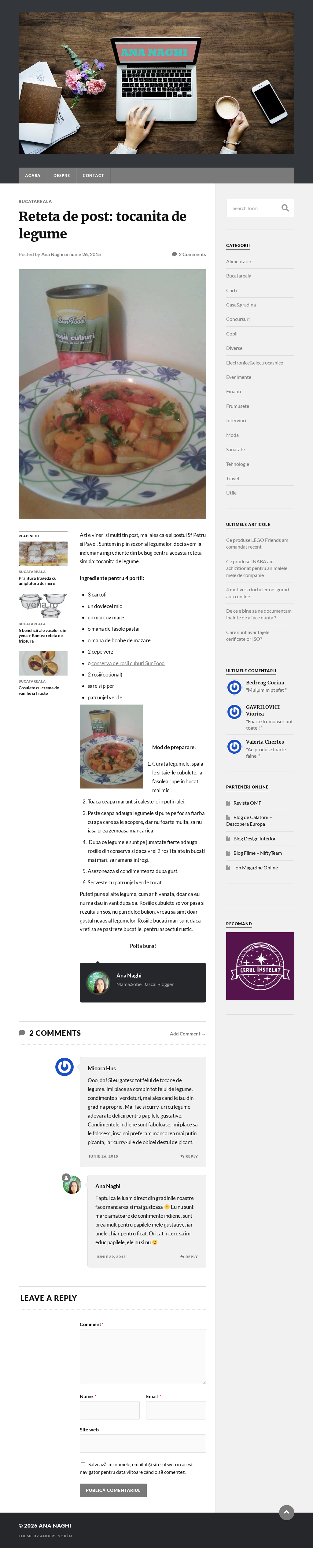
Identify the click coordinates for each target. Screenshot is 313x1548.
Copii (232, 333)
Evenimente (238, 377)
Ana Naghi (52, 254)
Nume (88, 1396)
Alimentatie (238, 261)
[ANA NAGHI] (156, 150)
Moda (232, 435)
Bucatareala (35, 201)
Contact (93, 175)
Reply (192, 1156)
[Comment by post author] (66, 1177)
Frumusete (237, 406)
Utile (231, 492)
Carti (231, 290)
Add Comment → (188, 1033)
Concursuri (238, 319)
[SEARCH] (285, 208)
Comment (92, 1324)
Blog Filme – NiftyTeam (258, 853)
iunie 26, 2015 (86, 254)
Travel (232, 478)
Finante (234, 391)
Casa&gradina (241, 304)
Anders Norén (56, 1536)
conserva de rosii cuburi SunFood (128, 663)
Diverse (234, 348)
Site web (89, 1429)
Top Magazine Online (256, 867)
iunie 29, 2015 (111, 1256)
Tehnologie (237, 464)
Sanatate (235, 449)
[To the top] (286, 1512)
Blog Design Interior (255, 838)
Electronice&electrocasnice (254, 362)
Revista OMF (247, 803)
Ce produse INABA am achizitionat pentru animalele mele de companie (256, 568)
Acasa (33, 175)
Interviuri (236, 420)
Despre (61, 175)
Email (153, 1396)
